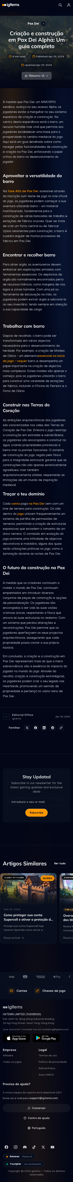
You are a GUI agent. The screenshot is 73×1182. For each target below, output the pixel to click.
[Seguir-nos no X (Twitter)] (43, 1147)
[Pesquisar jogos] (60, 5)
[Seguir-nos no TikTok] (34, 1147)
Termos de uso (48, 1055)
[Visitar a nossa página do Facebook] (6, 1147)
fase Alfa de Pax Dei (23, 191)
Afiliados (8, 1055)
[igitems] (11, 5)
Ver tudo (60, 863)
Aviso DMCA (46, 1074)
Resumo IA (36, 76)
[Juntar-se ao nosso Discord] (24, 1147)
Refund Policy (47, 1068)
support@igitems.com (43, 1098)
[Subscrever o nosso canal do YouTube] (52, 1147)
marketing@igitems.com (55, 1029)
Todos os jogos (12, 1061)
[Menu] (68, 5)
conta (15, 504)
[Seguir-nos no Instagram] (15, 1147)
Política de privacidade (53, 1061)
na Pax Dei (36, 504)
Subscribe (36, 812)
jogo (21, 514)
